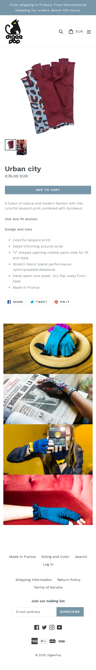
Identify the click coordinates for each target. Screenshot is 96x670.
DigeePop (54, 655)
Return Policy (68, 580)
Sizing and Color (55, 557)
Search (81, 557)
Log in (48, 564)
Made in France (22, 557)
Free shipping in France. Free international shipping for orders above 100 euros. (48, 7)
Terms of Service (48, 587)
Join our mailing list (48, 601)
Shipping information (34, 580)
